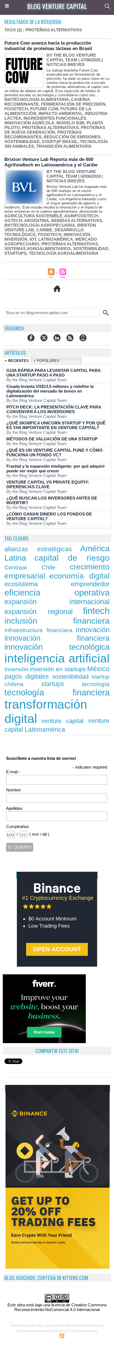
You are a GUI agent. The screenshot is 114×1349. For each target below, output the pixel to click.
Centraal (15, 567)
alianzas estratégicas (38, 549)
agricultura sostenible (33, 215)
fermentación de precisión (73, 104)
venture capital (63, 720)
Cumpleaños (17, 826)
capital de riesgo (72, 557)
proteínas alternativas (50, 127)
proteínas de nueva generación (54, 130)
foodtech (16, 108)
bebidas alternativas (76, 220)
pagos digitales (26, 676)
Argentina (36, 220)
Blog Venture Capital (57, 6)
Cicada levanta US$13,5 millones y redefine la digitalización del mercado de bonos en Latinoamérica (50, 391)
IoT (33, 239)
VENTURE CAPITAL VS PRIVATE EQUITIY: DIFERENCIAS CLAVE (47, 484)
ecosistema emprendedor (57, 584)
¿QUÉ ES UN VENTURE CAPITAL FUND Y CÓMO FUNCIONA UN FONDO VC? (54, 452)
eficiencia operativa (57, 592)
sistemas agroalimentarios (37, 248)
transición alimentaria (64, 146)
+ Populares (46, 361)
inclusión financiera (57, 620)
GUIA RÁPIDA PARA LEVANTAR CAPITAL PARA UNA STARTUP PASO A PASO (53, 372)
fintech (96, 611)
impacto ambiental (60, 113)
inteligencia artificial (57, 658)
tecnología (96, 684)
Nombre (13, 790)
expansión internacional (57, 601)
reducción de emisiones (72, 137)
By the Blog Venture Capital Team (71, 57)
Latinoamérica (55, 239)
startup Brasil (60, 141)
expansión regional (38, 611)
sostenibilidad (22, 141)
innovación (77, 234)
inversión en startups (58, 669)
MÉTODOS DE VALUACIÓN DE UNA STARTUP (52, 439)
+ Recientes (17, 361)
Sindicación (75, 1336)
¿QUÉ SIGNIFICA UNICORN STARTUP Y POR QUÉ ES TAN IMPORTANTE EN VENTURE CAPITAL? (55, 425)
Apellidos (14, 808)
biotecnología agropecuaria (39, 225)
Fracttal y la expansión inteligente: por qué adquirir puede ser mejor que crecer (55, 468)
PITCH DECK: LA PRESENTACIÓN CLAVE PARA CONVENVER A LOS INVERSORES (53, 409)
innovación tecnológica (57, 647)
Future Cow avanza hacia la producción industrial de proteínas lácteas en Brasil (48, 45)
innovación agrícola (29, 122)
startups (15, 253)
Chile (48, 567)
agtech (13, 220)
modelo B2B (70, 122)
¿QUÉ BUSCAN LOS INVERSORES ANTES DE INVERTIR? (51, 500)
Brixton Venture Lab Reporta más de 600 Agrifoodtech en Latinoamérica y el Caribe (50, 162)
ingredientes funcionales (55, 118)
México (98, 669)
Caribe (44, 229)
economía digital (79, 575)
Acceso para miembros (36, 1336)
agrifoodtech (81, 215)
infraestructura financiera (38, 630)
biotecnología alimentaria (36, 99)
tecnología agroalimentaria (64, 253)
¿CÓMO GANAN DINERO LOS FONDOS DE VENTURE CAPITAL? (49, 516)
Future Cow (44, 108)
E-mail (13, 771)
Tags (93, 1336)
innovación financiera (57, 638)
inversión (15, 239)
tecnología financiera (57, 692)
